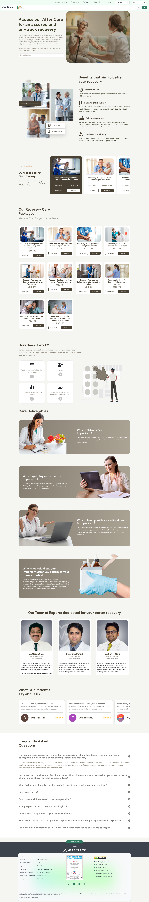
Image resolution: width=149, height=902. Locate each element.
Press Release (23, 869)
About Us (22, 859)
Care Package (41, 856)
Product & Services (42, 859)
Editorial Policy (41, 879)
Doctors (108, 2)
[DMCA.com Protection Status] (100, 857)
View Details (58, 190)
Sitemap (21, 879)
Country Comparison (61, 2)
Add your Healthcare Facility (45, 869)
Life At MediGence (24, 862)
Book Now (73, 190)
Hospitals (97, 2)
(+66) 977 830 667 (101, 867)
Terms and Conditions (41, 893)
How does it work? (28, 792)
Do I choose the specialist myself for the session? (45, 813)
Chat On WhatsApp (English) (104, 873)
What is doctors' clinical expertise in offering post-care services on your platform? (63, 785)
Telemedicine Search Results (27, 875)
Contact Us (40, 866)
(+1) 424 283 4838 (74, 850)
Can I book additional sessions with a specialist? (45, 799)
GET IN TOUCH (74, 842)
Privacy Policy (52, 893)
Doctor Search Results (43, 872)
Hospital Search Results (26, 872)
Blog (20, 866)
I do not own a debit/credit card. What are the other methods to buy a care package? (64, 827)
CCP (38, 862)
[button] (144, 7)
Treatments (75, 2)
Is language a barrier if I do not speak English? (43, 806)
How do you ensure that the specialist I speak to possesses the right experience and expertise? (70, 820)
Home (21, 856)
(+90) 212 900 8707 (102, 870)
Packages (86, 2)
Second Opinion (41, 875)
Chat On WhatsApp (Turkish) (104, 876)
